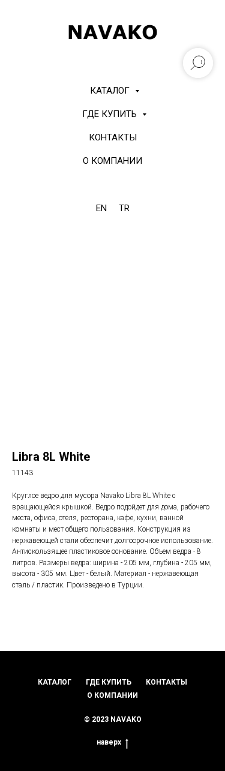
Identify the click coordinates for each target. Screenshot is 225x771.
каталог (54, 682)
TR (124, 208)
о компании (112, 695)
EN (101, 208)
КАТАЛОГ (111, 90)
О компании (112, 160)
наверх (109, 742)
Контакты (113, 137)
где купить (108, 682)
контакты (166, 682)
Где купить (110, 114)
